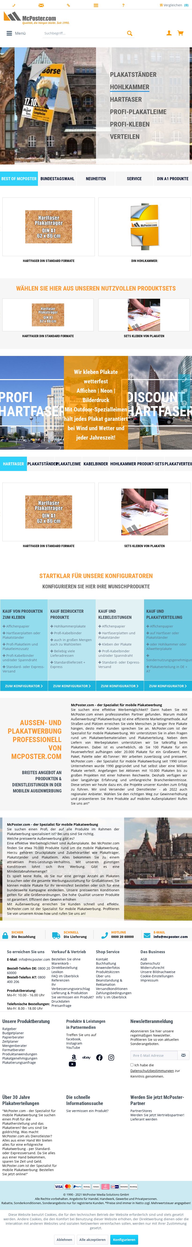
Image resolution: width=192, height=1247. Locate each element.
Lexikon (57, 972)
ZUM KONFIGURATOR (167, 686)
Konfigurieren (124, 1239)
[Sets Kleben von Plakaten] (144, 315)
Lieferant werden (143, 1119)
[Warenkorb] (180, 33)
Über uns (103, 976)
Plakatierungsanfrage (19, 1062)
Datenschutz (150, 963)
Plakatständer (133, 74)
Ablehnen (64, 1239)
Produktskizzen (108, 972)
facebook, (73, 1039)
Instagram (74, 1043)
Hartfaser (126, 99)
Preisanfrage (61, 1006)
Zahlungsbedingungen (114, 993)
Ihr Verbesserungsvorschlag (71, 986)
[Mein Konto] (169, 33)
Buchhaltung (106, 963)
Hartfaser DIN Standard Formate (48, 261)
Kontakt (102, 959)
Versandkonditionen (112, 989)
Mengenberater (14, 1046)
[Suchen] (130, 33)
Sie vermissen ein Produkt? (73, 997)
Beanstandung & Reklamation (109, 982)
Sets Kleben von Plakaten (144, 336)
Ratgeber (9, 1029)
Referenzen (61, 980)
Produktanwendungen (19, 1054)
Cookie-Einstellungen (157, 976)
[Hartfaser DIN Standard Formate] (48, 227)
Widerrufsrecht (152, 968)
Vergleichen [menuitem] (175, 4)
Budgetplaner (13, 1033)
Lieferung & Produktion (70, 993)
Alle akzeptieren (92, 1239)
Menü (20, 33)
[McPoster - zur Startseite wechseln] (96, 17)
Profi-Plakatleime (138, 112)
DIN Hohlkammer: (144, 261)
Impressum (149, 980)
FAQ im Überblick (65, 976)
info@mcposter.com (171, 936)
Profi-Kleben (130, 124)
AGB (143, 959)
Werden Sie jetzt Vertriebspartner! (157, 1115)
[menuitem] (16, 33)
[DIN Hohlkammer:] (144, 227)
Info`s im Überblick (111, 997)
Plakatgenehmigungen (19, 1058)
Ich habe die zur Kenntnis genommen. (155, 1071)
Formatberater (13, 1050)
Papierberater (13, 1037)
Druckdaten (61, 1001)
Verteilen (125, 137)
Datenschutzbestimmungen (152, 1070)
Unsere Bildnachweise (157, 972)
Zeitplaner (10, 1041)
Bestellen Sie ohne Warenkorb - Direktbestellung (66, 963)
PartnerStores (141, 1111)
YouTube (73, 1047)
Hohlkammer (129, 87)
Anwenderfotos (108, 968)
